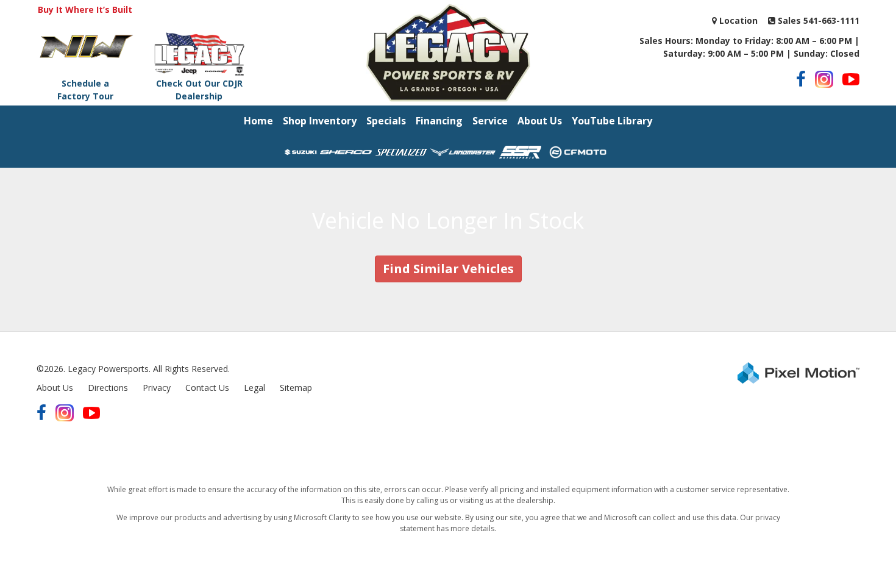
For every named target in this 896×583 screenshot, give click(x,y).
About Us (539, 120)
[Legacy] (448, 51)
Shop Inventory (320, 120)
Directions (108, 387)
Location (737, 20)
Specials (386, 120)
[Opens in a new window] (801, 79)
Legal (254, 387)
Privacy (157, 387)
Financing (439, 120)
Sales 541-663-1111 (817, 20)
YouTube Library (612, 120)
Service (490, 120)
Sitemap (296, 387)
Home (258, 120)
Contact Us (207, 387)
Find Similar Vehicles (448, 268)
